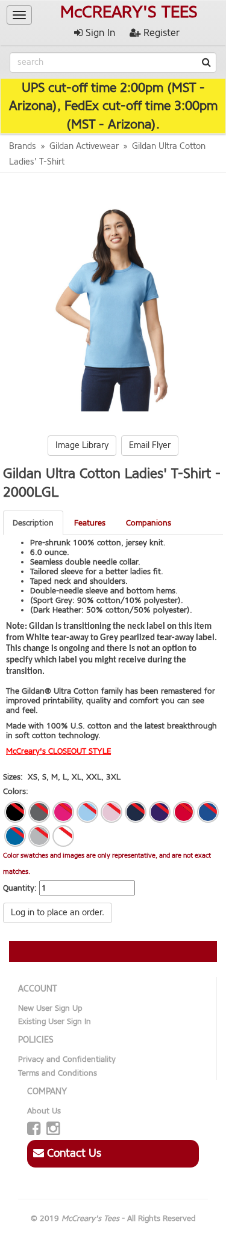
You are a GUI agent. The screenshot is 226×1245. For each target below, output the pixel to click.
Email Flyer (150, 445)
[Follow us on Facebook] (33, 1128)
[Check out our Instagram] (53, 1128)
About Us (44, 1111)
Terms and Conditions (57, 1073)
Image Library (81, 445)
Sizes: (13, 777)
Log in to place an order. (57, 912)
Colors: (15, 791)
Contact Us (72, 1153)
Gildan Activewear (84, 146)
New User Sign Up (50, 1008)
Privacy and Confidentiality (67, 1059)
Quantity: (20, 888)
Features (89, 523)
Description (33, 523)
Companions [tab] (148, 523)
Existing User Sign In (54, 1021)
